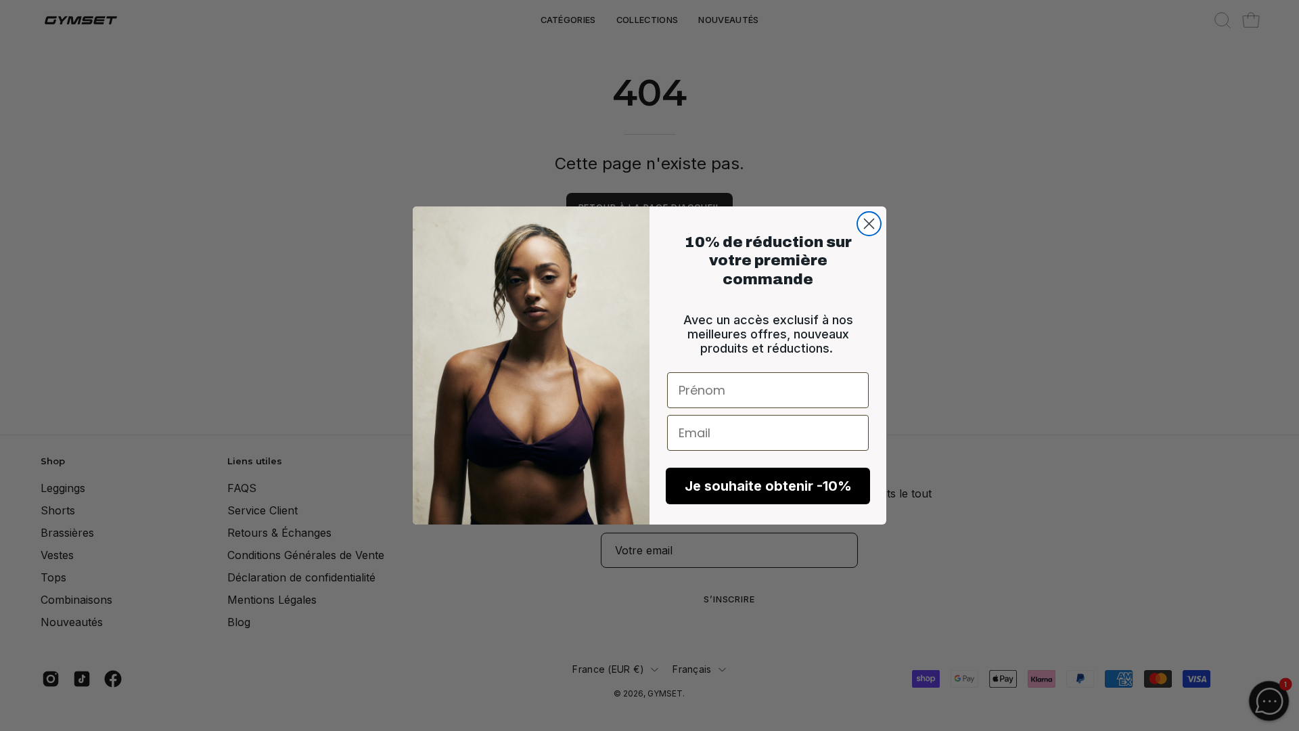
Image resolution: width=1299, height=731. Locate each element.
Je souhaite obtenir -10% (768, 486)
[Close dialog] (869, 224)
